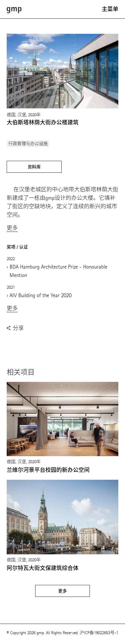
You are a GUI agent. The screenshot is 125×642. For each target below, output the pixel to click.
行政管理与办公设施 (28, 143)
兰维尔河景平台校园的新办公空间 (48, 470)
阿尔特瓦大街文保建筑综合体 (42, 568)
